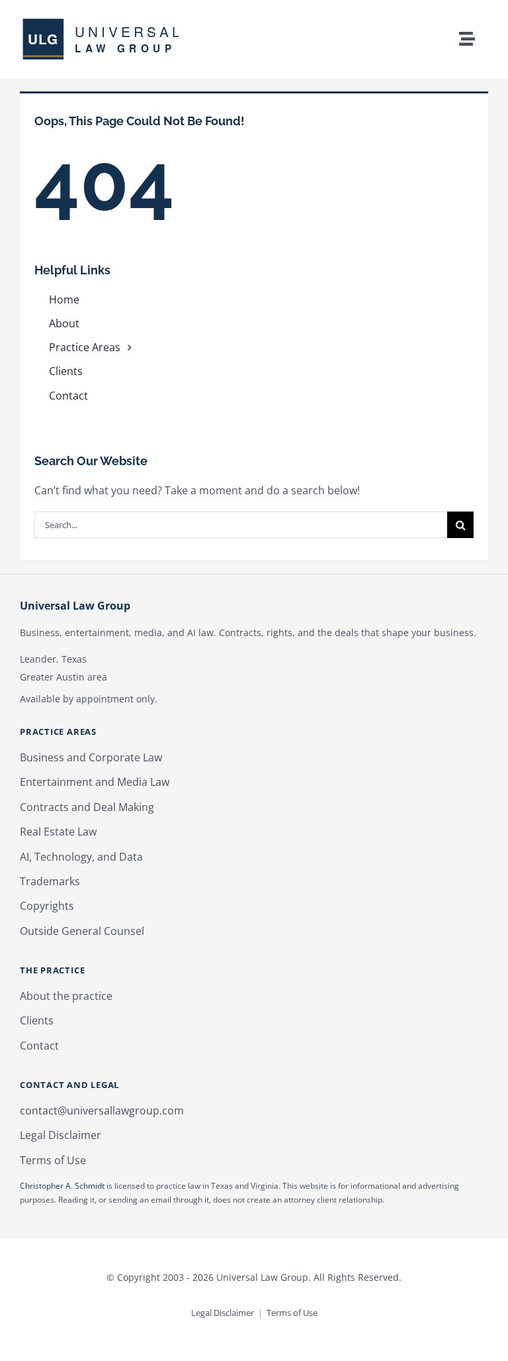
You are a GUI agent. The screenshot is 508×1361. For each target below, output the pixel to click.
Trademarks (50, 881)
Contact (39, 1045)
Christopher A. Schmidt (62, 1185)
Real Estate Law (58, 831)
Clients (37, 1020)
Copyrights (47, 905)
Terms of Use (53, 1160)
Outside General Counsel (82, 931)
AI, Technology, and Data (81, 856)
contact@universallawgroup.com (102, 1110)
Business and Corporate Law (91, 757)
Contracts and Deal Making (87, 807)
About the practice (66, 996)
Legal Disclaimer (60, 1135)
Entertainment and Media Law (94, 782)
